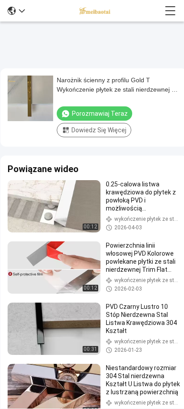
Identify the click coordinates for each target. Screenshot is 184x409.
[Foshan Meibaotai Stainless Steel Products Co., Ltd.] (95, 10)
